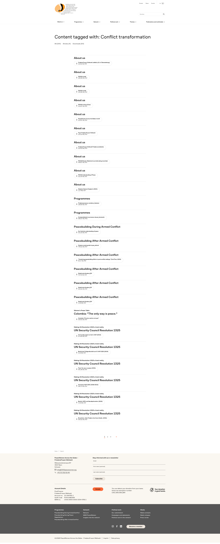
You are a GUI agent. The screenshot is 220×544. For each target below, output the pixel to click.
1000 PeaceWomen (89, 515)
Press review (144, 517)
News (147, 3)
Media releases (145, 515)
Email (94, 461)
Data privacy (115, 538)
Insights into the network (91, 517)
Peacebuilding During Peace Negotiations (64, 516)
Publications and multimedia (154, 22)
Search (62, 451)
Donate (141, 3)
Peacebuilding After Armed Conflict (96, 240)
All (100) (58, 44)
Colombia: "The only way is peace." (95, 313)
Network (96, 22)
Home (56, 451)
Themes (132, 22)
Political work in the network (121, 517)
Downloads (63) (78, 44)
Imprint (105, 538)
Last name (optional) (99, 472)
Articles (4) (67, 44)
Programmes (78, 22)
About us (60, 22)
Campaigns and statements (121, 515)
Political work (114, 22)
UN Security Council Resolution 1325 (97, 330)
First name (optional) (99, 466)
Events (153, 3)
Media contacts (145, 513)
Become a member (135, 526)
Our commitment (117, 513)
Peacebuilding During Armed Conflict (97, 226)
